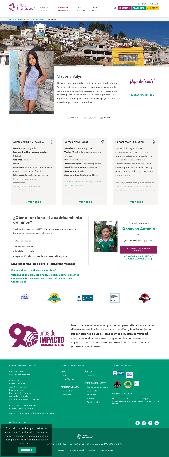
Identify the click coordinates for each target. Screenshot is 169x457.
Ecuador (66, 395)
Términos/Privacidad (76, 450)
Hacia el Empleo (96, 8)
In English (154, 4)
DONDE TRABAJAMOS (72, 366)
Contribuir (124, 8)
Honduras (90, 395)
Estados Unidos (92, 402)
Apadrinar (139, 8)
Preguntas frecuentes (20, 393)
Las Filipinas (67, 379)
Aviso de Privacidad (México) (24, 400)
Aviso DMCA (60, 450)
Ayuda (12, 414)
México (89, 398)
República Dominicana (96, 387)
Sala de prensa (16, 390)
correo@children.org (19, 375)
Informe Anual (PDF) (122, 394)
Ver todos (34, 202)
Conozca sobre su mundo (138, 249)
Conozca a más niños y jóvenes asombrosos (138, 257)
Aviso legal (92, 450)
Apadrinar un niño (18, 387)
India (64, 376)
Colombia (66, 391)
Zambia (89, 376)
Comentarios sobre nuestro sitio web (36, 414)
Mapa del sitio (19, 422)
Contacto (143, 4)
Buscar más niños (141, 95)
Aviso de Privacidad (19, 396)
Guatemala (90, 391)
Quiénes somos (44, 8)
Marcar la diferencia (63, 8)
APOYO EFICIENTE (121, 366)
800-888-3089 (16, 372)
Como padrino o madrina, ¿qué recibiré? (33, 270)
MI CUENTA (152, 8)
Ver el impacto (81, 8)
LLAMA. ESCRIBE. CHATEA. (23, 366)
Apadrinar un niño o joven (34, 19)
